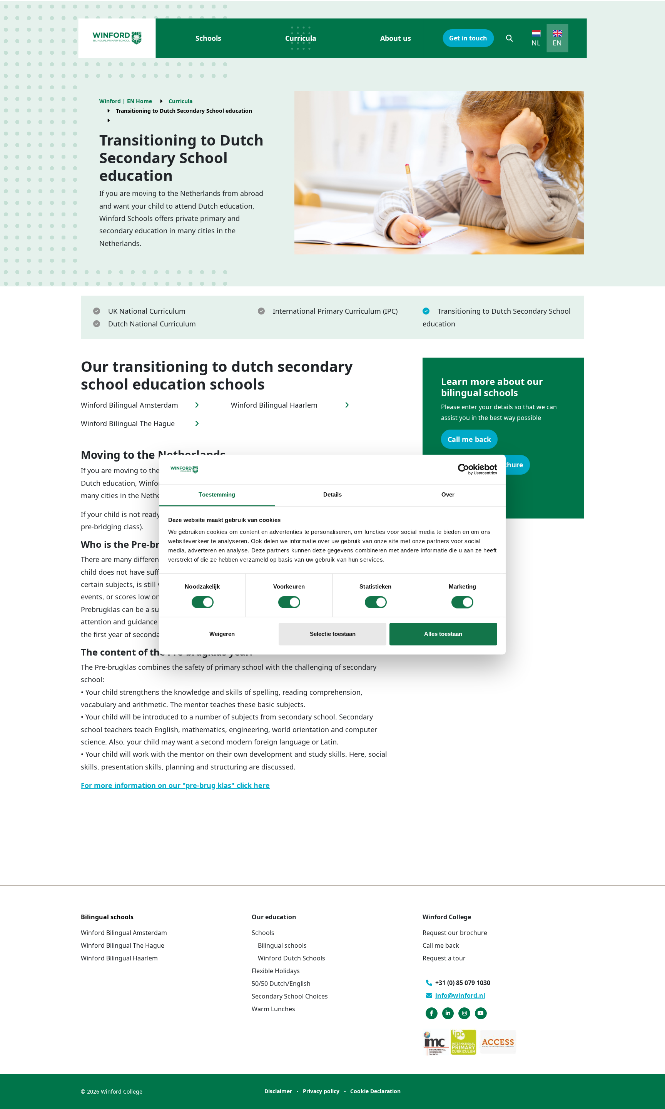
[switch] (289, 602)
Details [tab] (332, 495)
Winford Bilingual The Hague (122, 945)
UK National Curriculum (146, 311)
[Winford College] (116, 38)
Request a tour (444, 958)
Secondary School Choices (290, 996)
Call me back (469, 439)
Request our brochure (455, 932)
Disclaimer (278, 1091)
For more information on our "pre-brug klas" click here (175, 785)
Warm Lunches (273, 1009)
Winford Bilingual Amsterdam (124, 932)
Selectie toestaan (333, 634)
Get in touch (468, 38)
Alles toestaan (443, 634)
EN (557, 42)
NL (535, 42)
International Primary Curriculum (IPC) (335, 311)
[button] (509, 38)
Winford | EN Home (125, 101)
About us (395, 38)
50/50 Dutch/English (281, 983)
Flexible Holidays (276, 971)
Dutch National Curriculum (152, 323)
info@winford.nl (460, 995)
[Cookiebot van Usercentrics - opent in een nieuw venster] (463, 469)
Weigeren (222, 634)
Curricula (300, 38)
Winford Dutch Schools (291, 958)
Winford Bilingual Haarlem (119, 958)
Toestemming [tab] (217, 495)
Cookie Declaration (375, 1091)
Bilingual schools (282, 945)
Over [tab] (447, 495)
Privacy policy (321, 1091)
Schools (208, 38)
